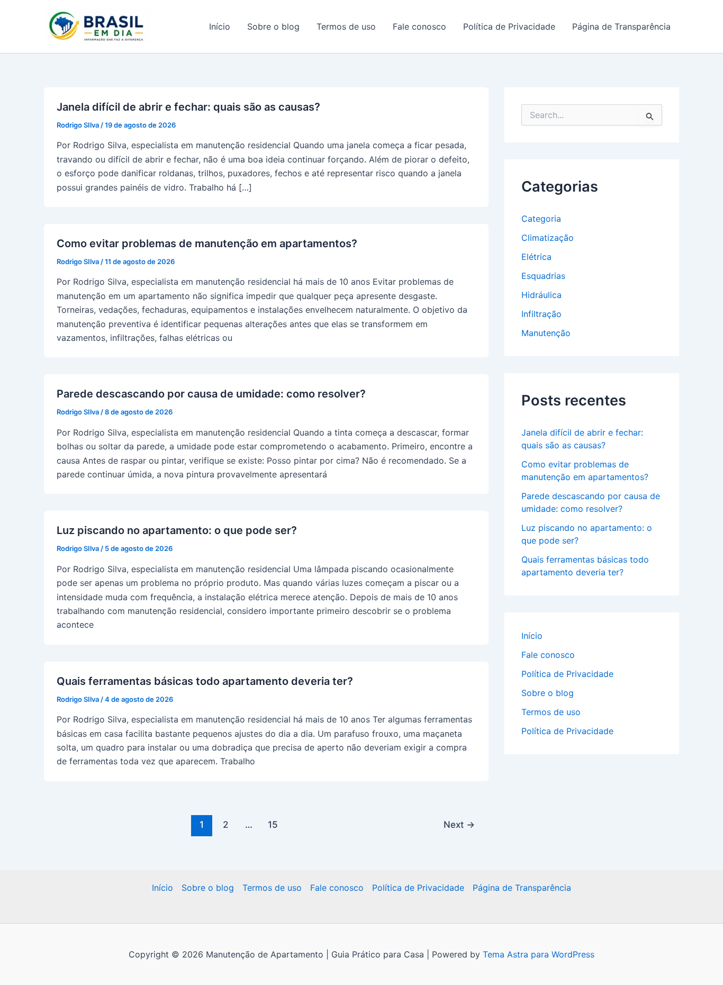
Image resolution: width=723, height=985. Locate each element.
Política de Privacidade (509, 26)
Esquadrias (543, 275)
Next (459, 824)
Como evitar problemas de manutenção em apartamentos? (207, 243)
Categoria (541, 218)
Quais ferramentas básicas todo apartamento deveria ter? (205, 681)
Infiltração (541, 314)
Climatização (547, 237)
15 (273, 824)
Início (219, 26)
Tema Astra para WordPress (538, 954)
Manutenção (546, 333)
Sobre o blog (273, 26)
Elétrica (536, 256)
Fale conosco (419, 26)
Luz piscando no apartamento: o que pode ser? (177, 530)
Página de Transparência (621, 26)
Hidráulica (541, 295)
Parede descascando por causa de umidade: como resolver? (211, 393)
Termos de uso (346, 26)
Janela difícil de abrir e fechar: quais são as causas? (188, 107)
